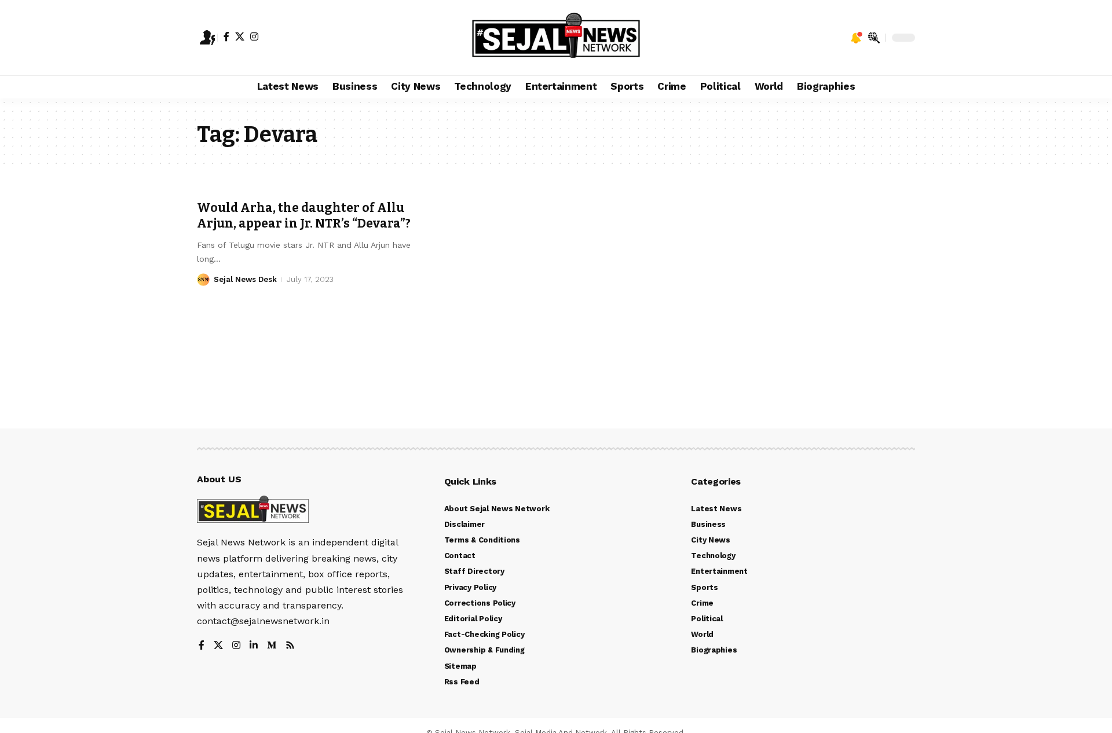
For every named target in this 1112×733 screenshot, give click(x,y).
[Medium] (271, 645)
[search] (874, 37)
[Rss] (290, 645)
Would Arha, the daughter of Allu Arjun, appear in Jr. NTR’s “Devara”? (304, 215)
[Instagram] (254, 36)
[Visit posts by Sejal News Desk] (203, 279)
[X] (239, 36)
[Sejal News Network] (556, 38)
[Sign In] (207, 37)
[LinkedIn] (253, 645)
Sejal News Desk (245, 279)
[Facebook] (226, 36)
